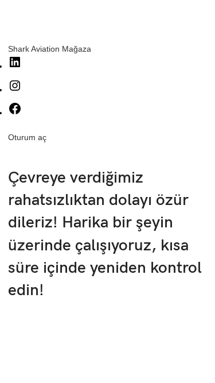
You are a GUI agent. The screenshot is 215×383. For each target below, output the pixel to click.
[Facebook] (15, 112)
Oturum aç (27, 137)
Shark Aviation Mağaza (49, 48)
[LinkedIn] (15, 66)
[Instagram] (15, 89)
